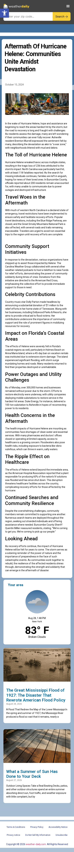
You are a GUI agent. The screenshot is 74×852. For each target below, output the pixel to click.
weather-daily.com (36, 844)
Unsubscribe (61, 835)
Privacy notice (13, 835)
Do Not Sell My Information (37, 835)
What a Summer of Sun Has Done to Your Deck (32, 774)
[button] (4, 13)
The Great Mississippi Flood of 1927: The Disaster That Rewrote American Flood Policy (35, 695)
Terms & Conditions (16, 827)
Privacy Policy (36, 827)
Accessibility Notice (58, 827)
